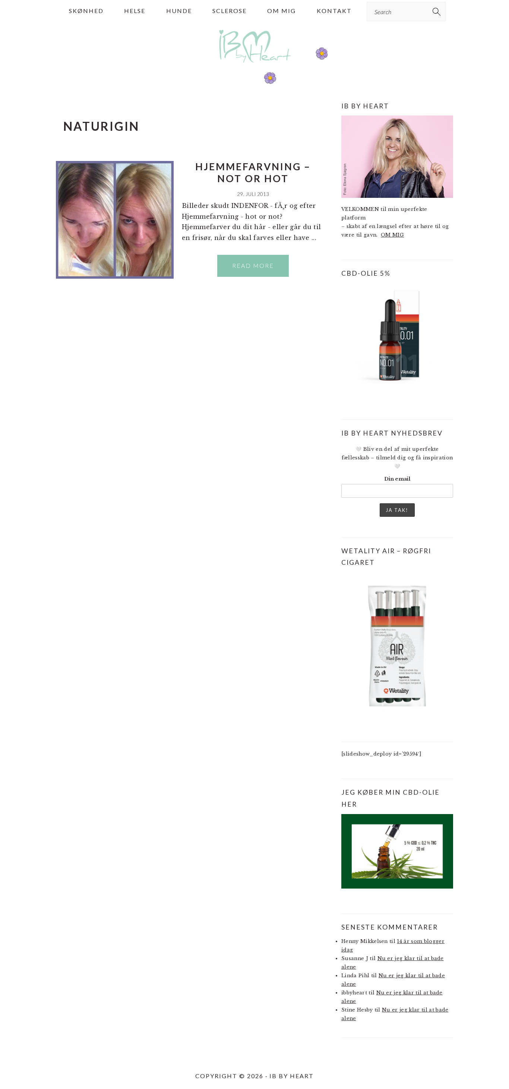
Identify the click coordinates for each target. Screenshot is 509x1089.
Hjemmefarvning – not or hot (253, 172)
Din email (397, 479)
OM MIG (392, 235)
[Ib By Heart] (254, 66)
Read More (253, 265)
